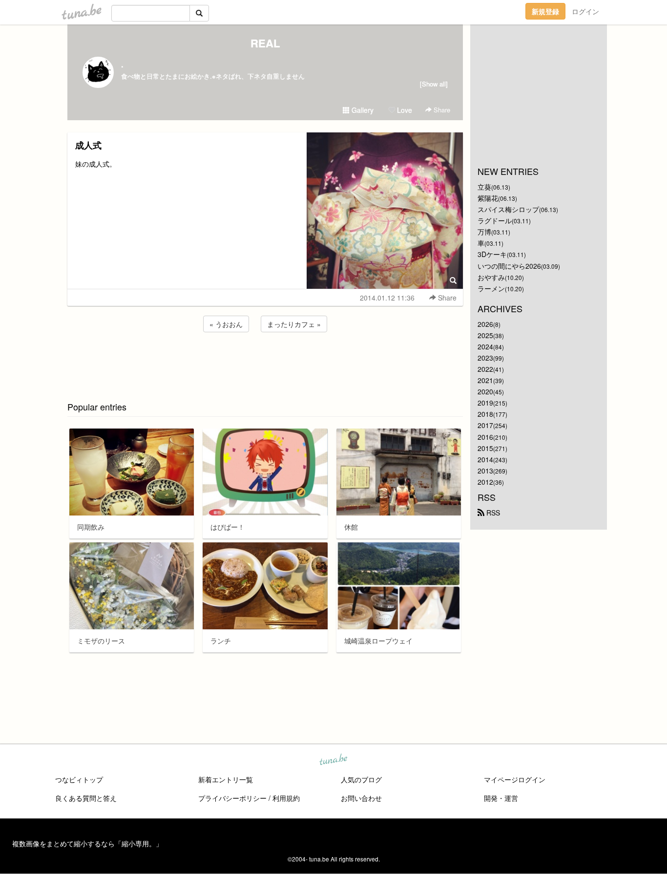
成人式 (88, 145)
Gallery (362, 110)
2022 (485, 369)
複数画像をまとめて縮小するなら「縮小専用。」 (87, 843)
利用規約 (286, 798)
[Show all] (434, 83)
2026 (485, 324)
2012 (485, 482)
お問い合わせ (361, 798)
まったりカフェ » (294, 324)
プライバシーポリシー (232, 798)
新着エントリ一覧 (225, 779)
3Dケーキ (492, 254)
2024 (485, 346)
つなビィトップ (79, 779)
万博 (484, 231)
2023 (485, 358)
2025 (485, 335)
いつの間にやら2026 (509, 266)
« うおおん (226, 324)
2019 (485, 403)
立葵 (484, 187)
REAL (265, 43)
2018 (485, 414)
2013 (485, 470)
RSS (492, 512)
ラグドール (495, 220)
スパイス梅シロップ (508, 209)
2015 (485, 448)
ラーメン (491, 288)
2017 (485, 425)
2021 (485, 380)
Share (441, 109)
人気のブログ (361, 779)
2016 (485, 437)
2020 (485, 391)
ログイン (585, 11)
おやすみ (491, 277)
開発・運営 (501, 798)
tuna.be (333, 760)
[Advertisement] (265, 361)
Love (403, 110)
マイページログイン (514, 779)
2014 (485, 459)
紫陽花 (488, 198)
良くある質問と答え (86, 798)
